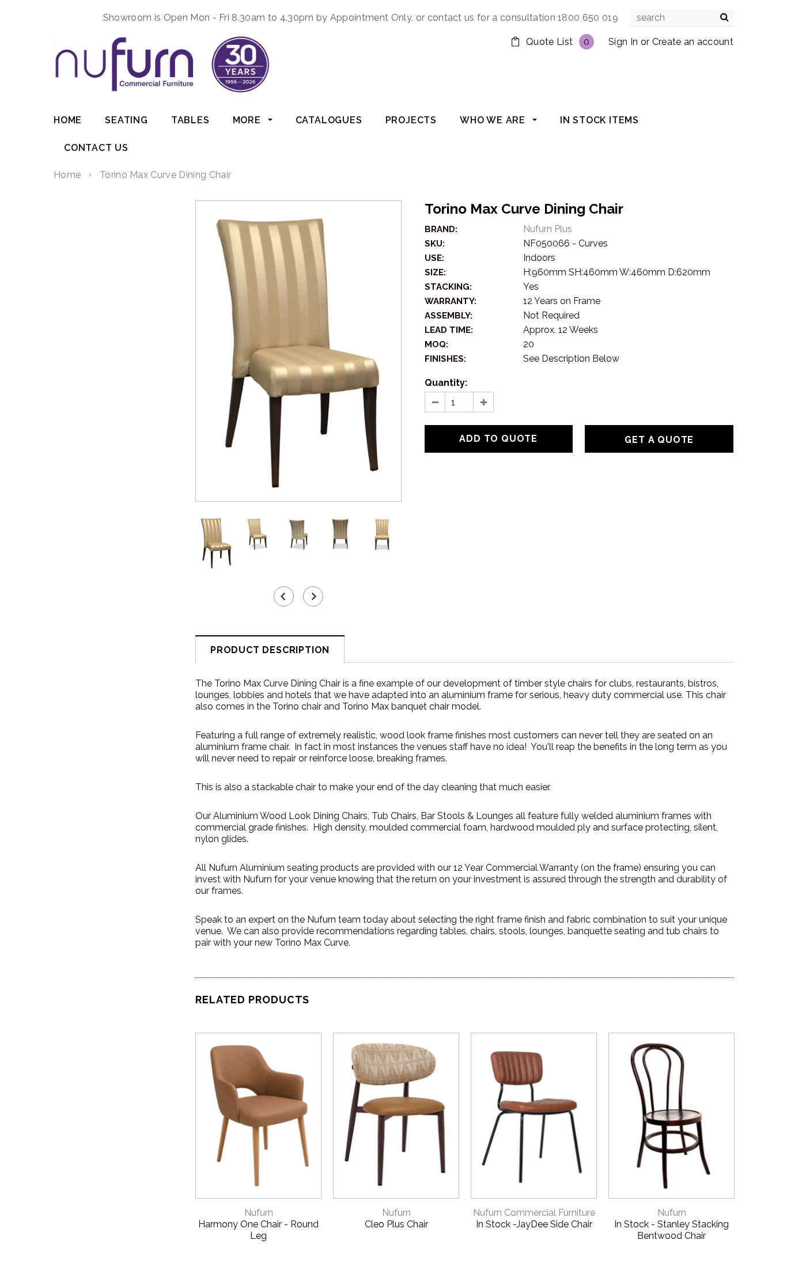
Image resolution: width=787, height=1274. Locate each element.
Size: (435, 272)
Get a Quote (659, 439)
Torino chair (297, 706)
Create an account (692, 41)
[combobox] (681, 17)
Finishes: (445, 359)
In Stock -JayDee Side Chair (534, 1224)
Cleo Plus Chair (396, 1224)
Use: (434, 258)
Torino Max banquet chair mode (409, 706)
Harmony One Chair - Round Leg (258, 1230)
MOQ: (436, 344)
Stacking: (448, 287)
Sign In (623, 41)
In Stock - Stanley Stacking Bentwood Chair (671, 1230)
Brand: (441, 229)
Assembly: (448, 315)
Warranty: (450, 301)
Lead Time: (449, 330)
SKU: (435, 243)
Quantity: (446, 382)
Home (67, 174)
